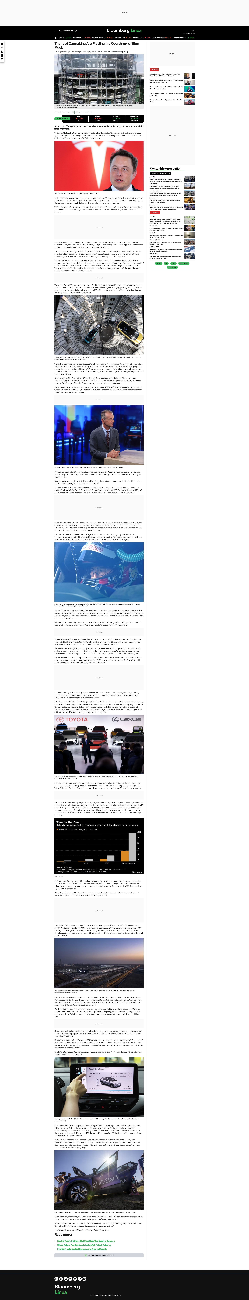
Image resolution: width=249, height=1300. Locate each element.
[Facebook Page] (56, 1279)
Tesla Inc (158, 263)
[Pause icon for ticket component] (56, 38)
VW (166, 263)
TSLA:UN (67, 133)
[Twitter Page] (61, 1279)
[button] (2, 43)
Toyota (173, 263)
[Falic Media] (183, 33)
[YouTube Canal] (66, 1279)
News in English (172, 267)
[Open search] (60, 30)
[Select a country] (75, 30)
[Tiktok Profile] (80, 1279)
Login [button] (193, 31)
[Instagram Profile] (70, 1279)
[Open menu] (56, 30)
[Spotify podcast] (84, 1279)
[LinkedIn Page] (75, 1279)
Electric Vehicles (184, 263)
